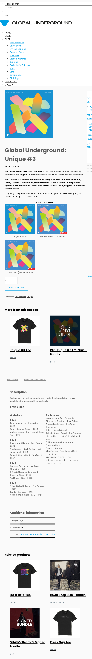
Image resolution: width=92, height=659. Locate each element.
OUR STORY (11, 81)
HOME (8, 32)
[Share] (88, 168)
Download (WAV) (42, 534)
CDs (12, 71)
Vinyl (12, 68)
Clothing (14, 78)
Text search (13, 3)
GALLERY (9, 84)
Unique (30, 297)
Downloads (16, 74)
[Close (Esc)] (91, 168)
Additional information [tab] (35, 380)
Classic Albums (18, 58)
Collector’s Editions (20, 65)
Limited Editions (18, 48)
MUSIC (8, 35)
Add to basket (16, 287)
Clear (89, 276)
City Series (15, 45)
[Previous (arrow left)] (88, 171)
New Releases (17, 42)
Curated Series (18, 52)
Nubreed (14, 55)
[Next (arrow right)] (91, 171)
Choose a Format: (45, 202)
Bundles (14, 61)
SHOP (7, 39)
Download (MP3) (27, 534)
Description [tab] (12, 380)
